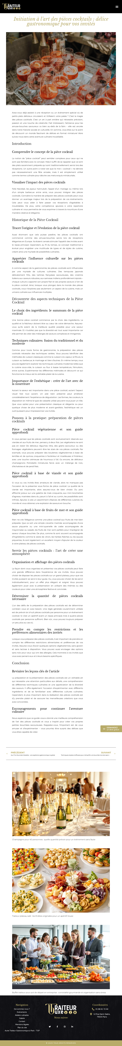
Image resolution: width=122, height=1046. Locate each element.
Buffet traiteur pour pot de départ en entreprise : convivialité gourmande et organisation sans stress (59, 992)
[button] (117, 6)
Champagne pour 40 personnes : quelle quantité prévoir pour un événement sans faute (53, 839)
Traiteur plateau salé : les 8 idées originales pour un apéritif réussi (42, 916)
